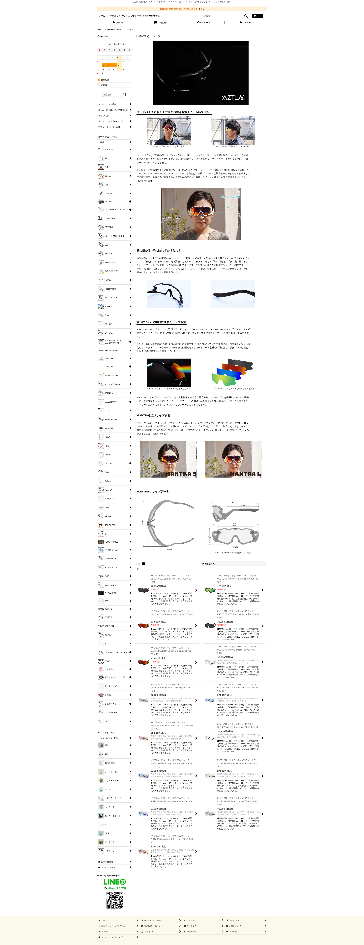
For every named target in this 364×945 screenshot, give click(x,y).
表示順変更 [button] (210, 563)
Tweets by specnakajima (108, 875)
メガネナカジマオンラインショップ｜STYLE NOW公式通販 (129, 16)
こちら (201, 9)
